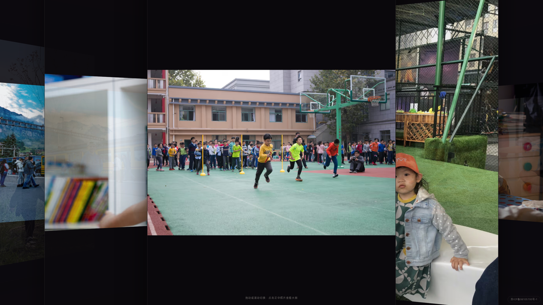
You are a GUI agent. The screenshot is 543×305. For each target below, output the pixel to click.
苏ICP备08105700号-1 (524, 299)
